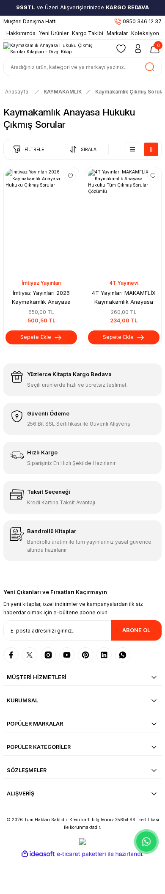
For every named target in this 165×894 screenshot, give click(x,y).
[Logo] (55, 49)
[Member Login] (138, 48)
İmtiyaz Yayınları (41, 283)
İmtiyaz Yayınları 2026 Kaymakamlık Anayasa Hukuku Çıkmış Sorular (41, 298)
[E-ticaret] (81, 854)
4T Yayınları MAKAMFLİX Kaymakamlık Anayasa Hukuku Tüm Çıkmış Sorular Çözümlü (124, 298)
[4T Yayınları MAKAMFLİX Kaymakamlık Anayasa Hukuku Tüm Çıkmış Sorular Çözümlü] (124, 222)
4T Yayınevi (123, 283)
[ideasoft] (38, 854)
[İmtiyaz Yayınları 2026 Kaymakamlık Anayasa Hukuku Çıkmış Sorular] (41, 222)
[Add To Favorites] (70, 176)
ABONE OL (136, 630)
